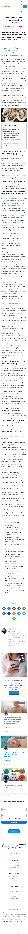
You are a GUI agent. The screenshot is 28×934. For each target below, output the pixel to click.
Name (3, 807)
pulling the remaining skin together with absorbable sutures (13, 335)
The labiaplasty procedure (11, 133)
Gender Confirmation (14, 868)
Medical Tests (14, 880)
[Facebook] (9, 853)
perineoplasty (10, 215)
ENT (14, 893)
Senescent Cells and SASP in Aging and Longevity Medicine (14, 754)
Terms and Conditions (7, 931)
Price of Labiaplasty (9, 147)
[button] (4, 608)
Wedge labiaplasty (11, 137)
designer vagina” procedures (10, 50)
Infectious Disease (14, 891)
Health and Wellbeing (14, 894)
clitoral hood (7, 205)
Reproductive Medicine (14, 889)
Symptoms (14, 878)
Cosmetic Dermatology (14, 867)
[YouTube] (16, 853)
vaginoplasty (20, 215)
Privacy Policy (23, 931)
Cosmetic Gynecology (14, 865)
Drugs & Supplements (14, 881)
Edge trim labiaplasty (12, 135)
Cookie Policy (16, 931)
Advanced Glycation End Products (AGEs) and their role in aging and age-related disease (13, 721)
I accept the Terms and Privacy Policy (12, 819)
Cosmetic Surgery (14, 863)
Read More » (7, 727)
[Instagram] (14, 853)
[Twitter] (12, 853)
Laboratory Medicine (14, 898)
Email (2, 813)
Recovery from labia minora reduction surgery (12, 140)
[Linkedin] (19, 853)
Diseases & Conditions (14, 876)
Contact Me (14, 692)
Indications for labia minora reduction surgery (11, 130)
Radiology (14, 896)
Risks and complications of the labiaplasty (13, 144)
